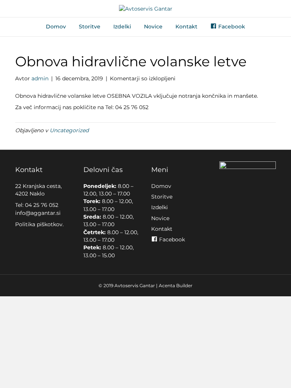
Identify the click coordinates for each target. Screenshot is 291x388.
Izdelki (122, 26)
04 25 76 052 (41, 205)
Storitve (89, 26)
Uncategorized (69, 130)
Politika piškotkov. (39, 224)
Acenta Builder (175, 285)
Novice (153, 26)
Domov (56, 26)
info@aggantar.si (38, 213)
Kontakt (186, 26)
